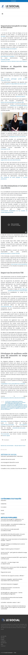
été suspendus (23, 289)
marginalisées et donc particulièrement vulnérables (13, 383)
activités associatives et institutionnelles (17, 290)
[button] (13, 1)
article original (6, 435)
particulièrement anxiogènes (8, 56)
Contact (3, 646)
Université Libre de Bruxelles (7, 424)
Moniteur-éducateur (17, 456)
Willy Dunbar (4, 421)
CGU (15, 652)
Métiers (2, 638)
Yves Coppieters (23, 424)
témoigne (3, 36)
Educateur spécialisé (6, 456)
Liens (2, 644)
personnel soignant (20, 96)
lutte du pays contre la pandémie (19, 264)
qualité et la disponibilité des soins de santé (16, 83)
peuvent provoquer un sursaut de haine (10, 253)
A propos (3, 641)
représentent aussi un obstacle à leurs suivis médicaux (14, 61)
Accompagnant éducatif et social (10, 462)
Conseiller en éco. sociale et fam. (9, 468)
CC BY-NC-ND (22, 136)
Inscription (3, 642)
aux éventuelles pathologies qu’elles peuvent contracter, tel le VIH (14, 79)
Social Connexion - (9, 652)
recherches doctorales (6, 306)
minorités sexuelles (5, 59)
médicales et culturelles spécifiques (18, 105)
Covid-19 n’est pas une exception (9, 48)
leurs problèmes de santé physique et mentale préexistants (14, 178)
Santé (2, 510)
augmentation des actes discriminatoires (11, 160)
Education (3, 500)
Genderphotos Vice (13, 136)
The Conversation (5, 434)
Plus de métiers (22, 468)
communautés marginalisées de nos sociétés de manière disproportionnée (14, 211)
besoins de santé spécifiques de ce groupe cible (12, 102)
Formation (3, 507)
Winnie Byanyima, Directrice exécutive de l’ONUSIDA (13, 398)
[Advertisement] (14, 482)
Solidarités (3, 504)
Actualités (3, 636)
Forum (2, 639)
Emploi (2, 514)
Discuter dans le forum (20, 445)
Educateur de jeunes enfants (8, 465)
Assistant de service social (8, 459)
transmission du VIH (5, 149)
